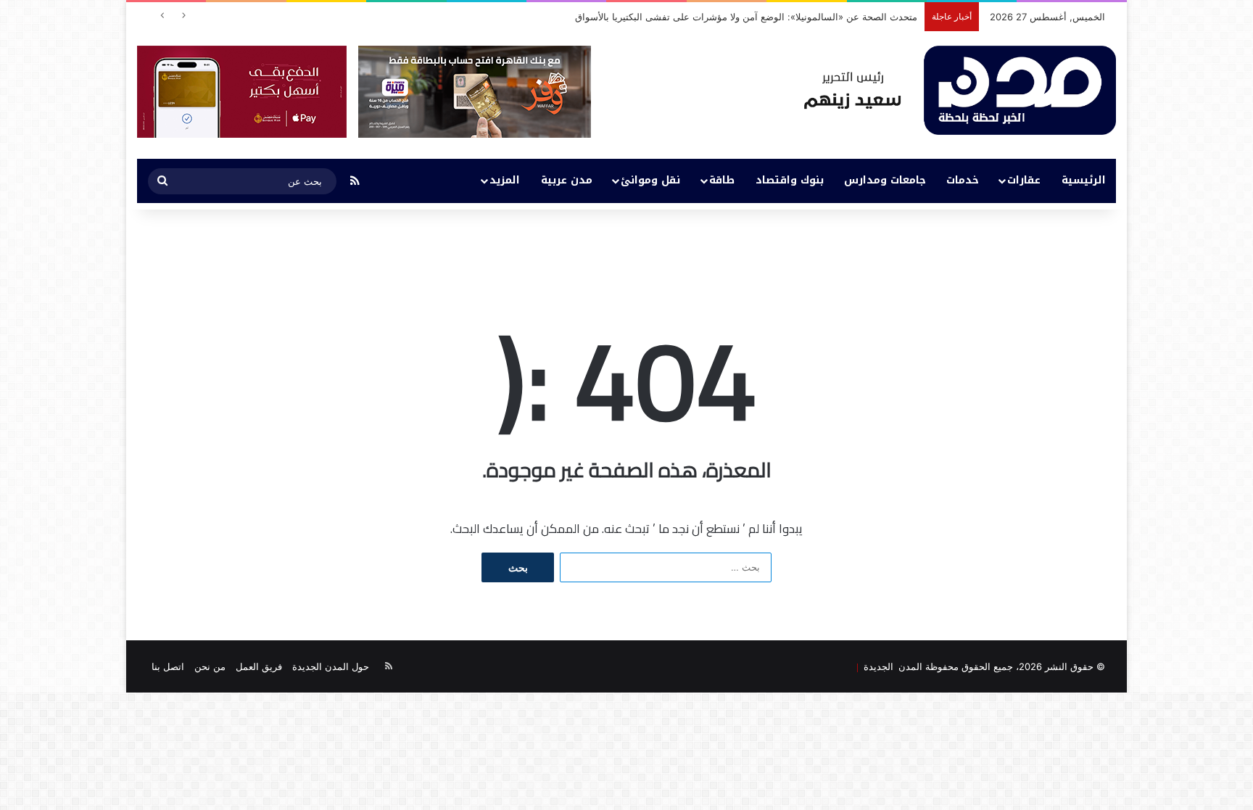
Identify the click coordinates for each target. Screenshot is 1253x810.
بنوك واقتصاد (790, 180)
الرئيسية (1084, 180)
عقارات (1024, 180)
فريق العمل (259, 666)
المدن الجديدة (890, 666)
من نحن (210, 666)
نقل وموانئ (650, 180)
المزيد (504, 180)
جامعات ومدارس (885, 180)
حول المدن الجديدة (330, 666)
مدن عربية (566, 180)
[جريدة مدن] (960, 90)
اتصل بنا (168, 666)
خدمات (962, 180)
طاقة (722, 180)
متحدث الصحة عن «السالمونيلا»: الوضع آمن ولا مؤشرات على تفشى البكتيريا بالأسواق (746, 16)
